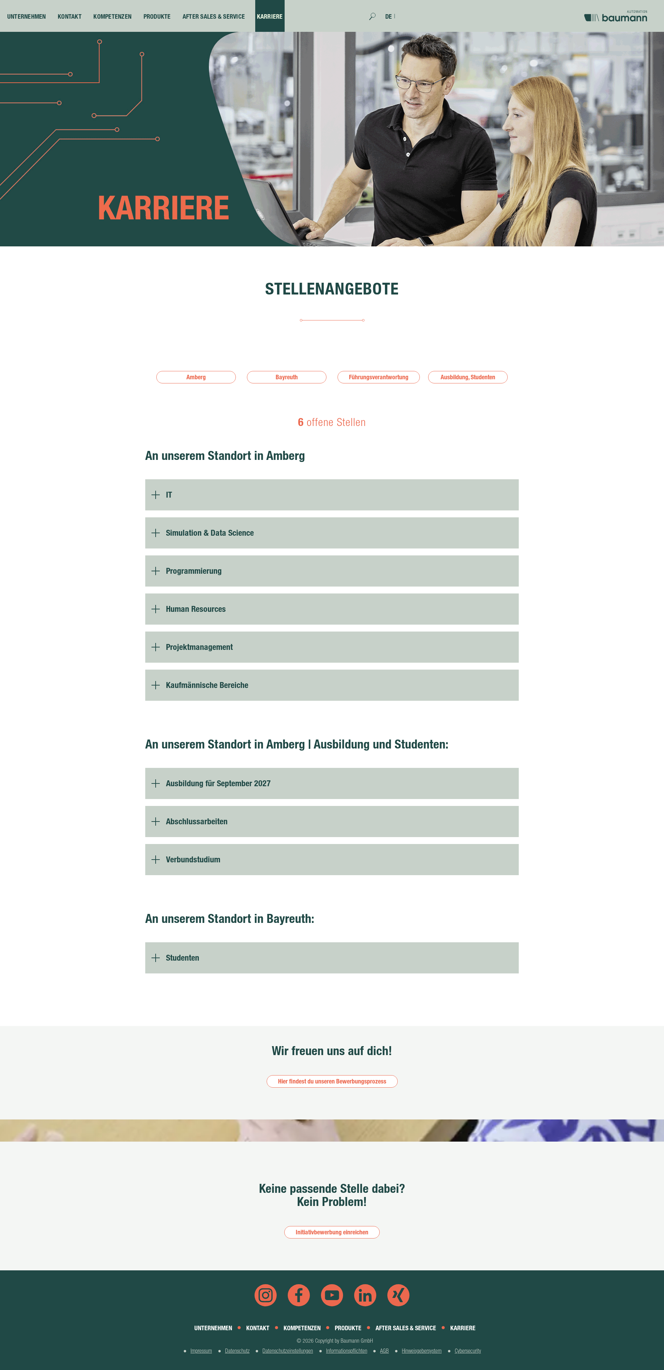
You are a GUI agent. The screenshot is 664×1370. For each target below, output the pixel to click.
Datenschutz (237, 1351)
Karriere (270, 16)
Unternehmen (26, 16)
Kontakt (70, 16)
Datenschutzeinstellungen (287, 1351)
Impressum (201, 1351)
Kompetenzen (112, 16)
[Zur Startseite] (617, 13)
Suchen (376, 18)
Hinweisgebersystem (422, 1351)
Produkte (157, 16)
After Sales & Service (214, 16)
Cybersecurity (468, 1351)
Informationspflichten (346, 1351)
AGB (384, 1351)
